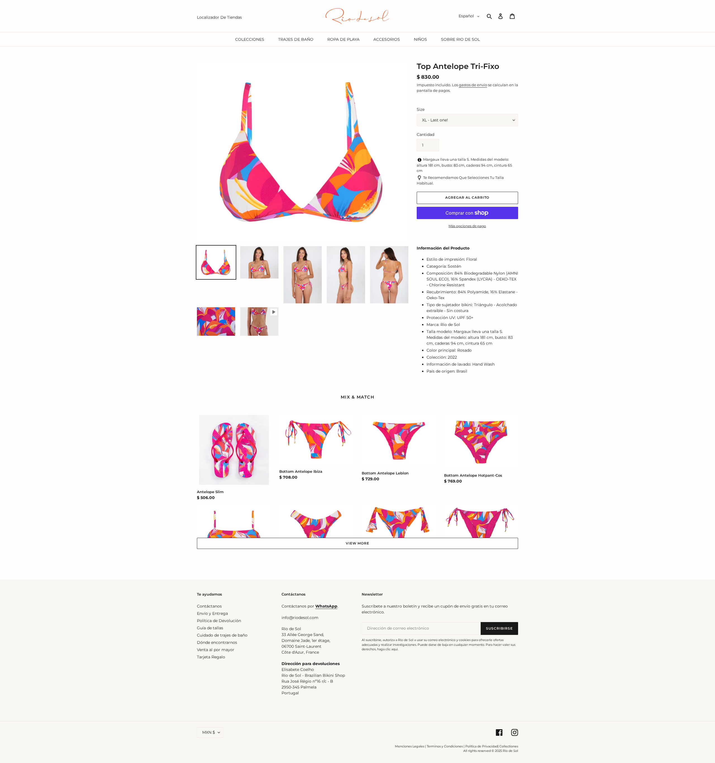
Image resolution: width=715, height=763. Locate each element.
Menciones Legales (409, 746)
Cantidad (425, 134)
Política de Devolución (219, 620)
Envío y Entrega (212, 613)
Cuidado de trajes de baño (222, 635)
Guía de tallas (210, 627)
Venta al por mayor (215, 649)
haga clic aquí (387, 649)
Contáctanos (209, 606)
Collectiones (508, 746)
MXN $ (208, 732)
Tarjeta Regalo (211, 656)
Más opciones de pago (467, 226)
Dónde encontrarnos (217, 642)
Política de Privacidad (481, 746)
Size (421, 109)
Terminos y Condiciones (445, 746)
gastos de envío (473, 85)
